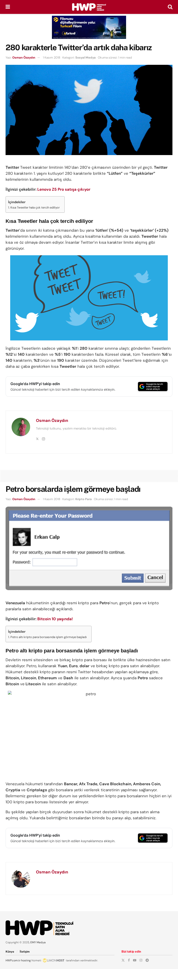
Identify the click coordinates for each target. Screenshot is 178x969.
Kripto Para (83, 499)
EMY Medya (38, 942)
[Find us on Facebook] (129, 960)
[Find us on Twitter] (123, 960)
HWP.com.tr (13, 960)
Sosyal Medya (85, 57)
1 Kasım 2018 (51, 57)
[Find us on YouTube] (134, 960)
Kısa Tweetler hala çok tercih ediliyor (35, 207)
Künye (10, 951)
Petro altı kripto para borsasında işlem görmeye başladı (48, 637)
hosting (26, 960)
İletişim (25, 951)
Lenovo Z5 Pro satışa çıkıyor (63, 189)
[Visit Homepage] (89, 7)
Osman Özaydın (23, 57)
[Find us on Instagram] (141, 960)
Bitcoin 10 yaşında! (55, 618)
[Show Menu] (8, 7)
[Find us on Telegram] (147, 960)
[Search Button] (170, 7)
